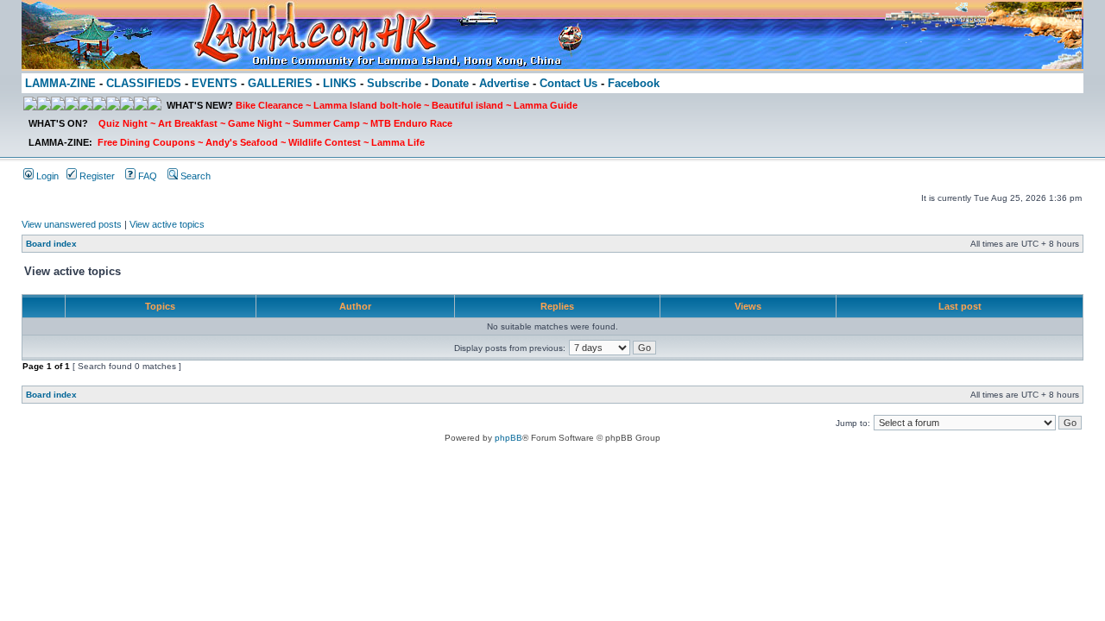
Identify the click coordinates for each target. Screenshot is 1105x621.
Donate (450, 83)
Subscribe (394, 83)
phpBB (508, 437)
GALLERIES (280, 83)
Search (194, 176)
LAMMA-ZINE (60, 83)
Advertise (504, 83)
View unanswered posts (72, 224)
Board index (51, 243)
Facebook (634, 83)
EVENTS (214, 83)
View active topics (167, 224)
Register (96, 176)
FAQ (146, 176)
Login (46, 176)
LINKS (340, 83)
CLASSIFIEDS (143, 83)
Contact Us (568, 83)
